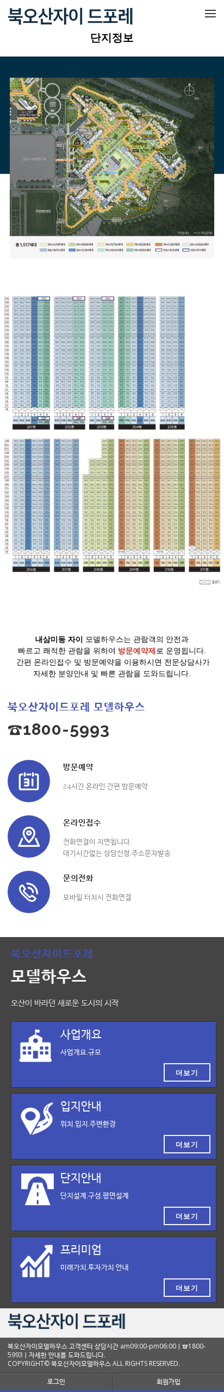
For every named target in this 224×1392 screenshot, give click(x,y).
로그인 (56, 1381)
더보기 (187, 1072)
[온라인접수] (29, 836)
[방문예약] (29, 781)
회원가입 (169, 1381)
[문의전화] (29, 892)
